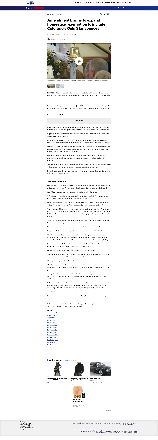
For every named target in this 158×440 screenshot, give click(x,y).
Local (85, 3)
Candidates (50, 345)
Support (136, 424)
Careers (135, 430)
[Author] (48, 40)
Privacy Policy (93, 430)
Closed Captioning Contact (131, 432)
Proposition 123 (52, 330)
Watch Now (127, 3)
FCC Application (123, 431)
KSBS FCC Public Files (112, 431)
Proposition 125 (52, 335)
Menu (77, 3)
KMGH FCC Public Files (87, 431)
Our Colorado (124, 423)
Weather (99, 3)
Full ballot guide (52, 340)
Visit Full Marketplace (105, 360)
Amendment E (52, 315)
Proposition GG (52, 322)
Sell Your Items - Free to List (68, 360)
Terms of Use (126, 430)
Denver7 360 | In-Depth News (112, 423)
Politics (110, 8)
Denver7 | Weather (80, 423)
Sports (107, 3)
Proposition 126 (52, 337)
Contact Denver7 (133, 423)
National (91, 3)
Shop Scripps (116, 3)
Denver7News (27, 8)
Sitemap (76, 430)
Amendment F (51, 318)
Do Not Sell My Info (84, 430)
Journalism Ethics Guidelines (114, 430)
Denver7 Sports (99, 423)
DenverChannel (32, 8)
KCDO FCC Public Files (99, 431)
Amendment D (52, 313)
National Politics (118, 8)
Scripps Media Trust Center (115, 432)
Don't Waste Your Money (126, 424)
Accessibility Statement (101, 432)
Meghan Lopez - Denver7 (59, 39)
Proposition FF (52, 320)
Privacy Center (102, 430)
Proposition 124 (52, 332)
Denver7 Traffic (90, 423)
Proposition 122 (52, 327)
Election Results (127, 8)
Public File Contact (133, 431)
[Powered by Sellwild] (108, 410)
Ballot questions (52, 342)
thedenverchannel (29, 8)
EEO (131, 430)
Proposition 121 (52, 325)
